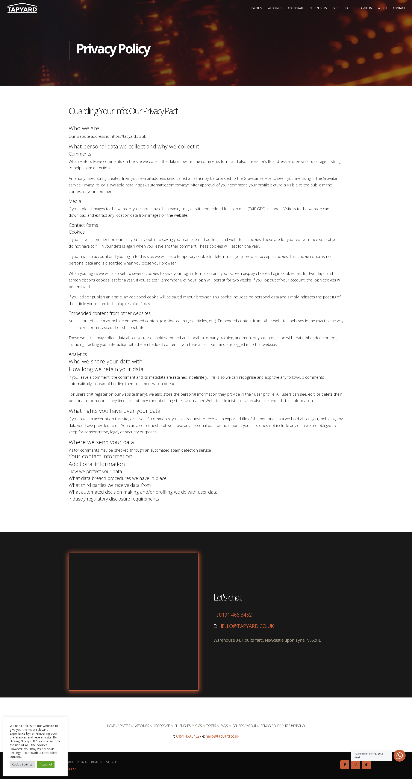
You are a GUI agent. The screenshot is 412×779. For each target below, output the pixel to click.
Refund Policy (295, 725)
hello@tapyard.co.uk (246, 625)
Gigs (198, 725)
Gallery (237, 725)
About (251, 725)
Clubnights (182, 725)
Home (111, 725)
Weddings (142, 725)
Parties (125, 725)
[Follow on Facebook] (344, 764)
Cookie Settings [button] (22, 764)
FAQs (224, 725)
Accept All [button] (46, 764)
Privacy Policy (270, 725)
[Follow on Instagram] (355, 764)
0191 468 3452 (235, 614)
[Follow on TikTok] (366, 764)
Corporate (162, 725)
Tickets (211, 725)
